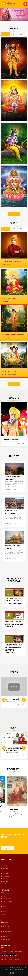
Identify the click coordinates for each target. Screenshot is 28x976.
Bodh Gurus (6, 881)
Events (4, 911)
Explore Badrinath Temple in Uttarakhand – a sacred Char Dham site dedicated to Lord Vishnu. (14, 517)
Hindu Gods (6, 866)
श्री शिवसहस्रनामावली (8, 699)
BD (23, 969)
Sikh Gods (5, 873)
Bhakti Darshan (16, 967)
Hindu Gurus (6, 876)
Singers (4, 896)
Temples (5, 909)
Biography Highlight (8, 939)
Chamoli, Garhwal (9, 521)
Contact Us (6, 926)
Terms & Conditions (8, 931)
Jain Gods (5, 868)
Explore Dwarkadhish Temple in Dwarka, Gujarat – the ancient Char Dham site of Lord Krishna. (14, 552)
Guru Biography (7, 898)
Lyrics (4, 906)
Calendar (5, 903)
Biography (5, 936)
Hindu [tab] (5, 34)
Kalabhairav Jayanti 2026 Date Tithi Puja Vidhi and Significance (13, 600)
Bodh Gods (6, 871)
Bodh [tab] (21, 34)
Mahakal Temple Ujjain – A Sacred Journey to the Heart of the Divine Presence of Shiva (14, 483)
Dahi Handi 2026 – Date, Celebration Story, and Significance (14, 624)
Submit (7, 848)
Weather (8, 489)
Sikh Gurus (5, 883)
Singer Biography (7, 901)
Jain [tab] (14, 34)
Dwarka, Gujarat (9, 556)
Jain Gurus (5, 878)
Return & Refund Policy (9, 934)
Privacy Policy (6, 929)
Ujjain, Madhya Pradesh (11, 486)
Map (15, 489)
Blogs (4, 914)
